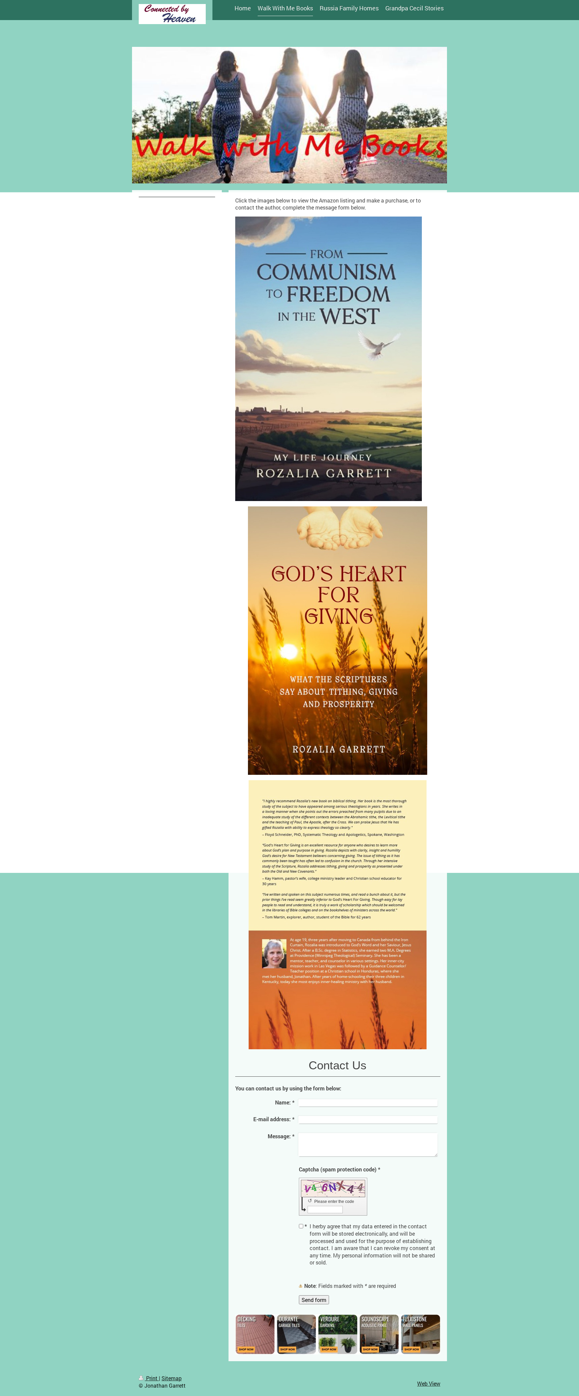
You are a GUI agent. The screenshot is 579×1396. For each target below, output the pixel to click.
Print (152, 1378)
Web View (428, 1383)
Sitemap (172, 1378)
